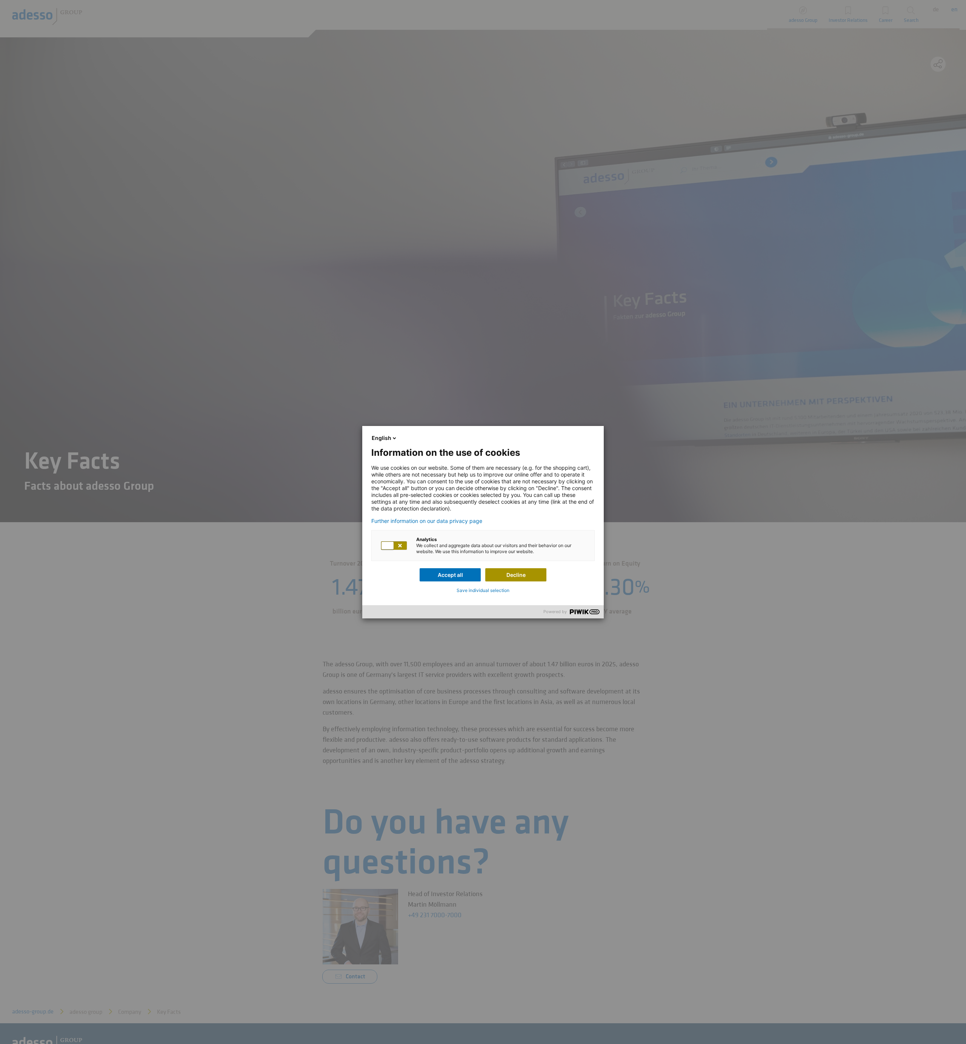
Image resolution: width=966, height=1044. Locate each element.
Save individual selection (483, 590)
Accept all (450, 575)
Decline (516, 575)
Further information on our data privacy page (426, 521)
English (381, 438)
